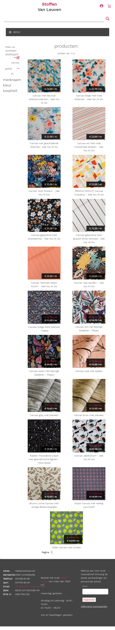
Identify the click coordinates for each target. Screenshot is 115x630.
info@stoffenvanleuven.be (29, 586)
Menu (16, 32)
